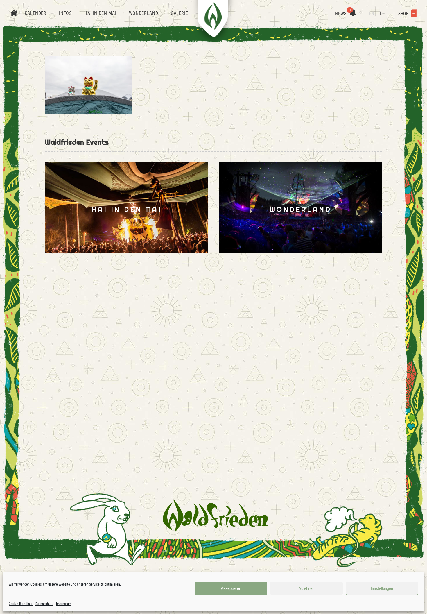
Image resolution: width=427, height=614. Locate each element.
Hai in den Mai (100, 13)
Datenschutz (44, 604)
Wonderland (143, 13)
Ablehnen (306, 588)
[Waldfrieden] (215, 516)
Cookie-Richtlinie (21, 604)
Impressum (63, 604)
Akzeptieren (231, 588)
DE (382, 13)
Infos (65, 13)
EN (371, 13)
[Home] (13, 13)
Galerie (179, 13)
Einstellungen (382, 588)
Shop (403, 13)
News (343, 13)
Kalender (35, 13)
